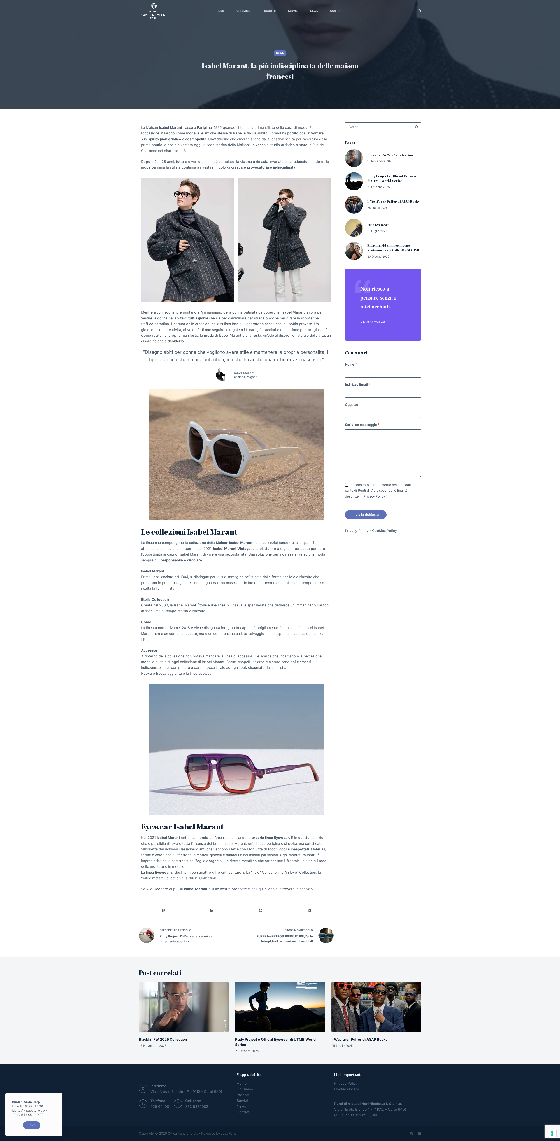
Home (220, 10)
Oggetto (351, 404)
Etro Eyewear (378, 224)
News (314, 10)
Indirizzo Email (357, 384)
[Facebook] (163, 910)
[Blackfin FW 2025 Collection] (354, 158)
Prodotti (269, 10)
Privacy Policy (356, 530)
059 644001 (160, 1106)
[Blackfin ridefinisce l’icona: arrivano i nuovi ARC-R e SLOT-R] (354, 251)
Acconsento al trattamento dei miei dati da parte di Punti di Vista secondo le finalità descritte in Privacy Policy (380, 491)
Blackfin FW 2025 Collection (390, 155)
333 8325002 (196, 1106)
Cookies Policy (384, 530)
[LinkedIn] (309, 910)
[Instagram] (419, 1133)
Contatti (336, 10)
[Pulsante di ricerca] (416, 126)
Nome (351, 364)
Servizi (293, 10)
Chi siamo (243, 10)
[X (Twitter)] (212, 910)
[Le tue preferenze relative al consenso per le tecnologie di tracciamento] (552, 1133)
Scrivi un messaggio (362, 425)
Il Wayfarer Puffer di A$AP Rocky (393, 201)
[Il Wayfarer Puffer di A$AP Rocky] (354, 205)
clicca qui (256, 889)
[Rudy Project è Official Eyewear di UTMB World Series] (354, 181)
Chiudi (31, 1125)
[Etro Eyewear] (354, 228)
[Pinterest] (260, 910)
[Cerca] (419, 11)
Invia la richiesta (366, 514)
